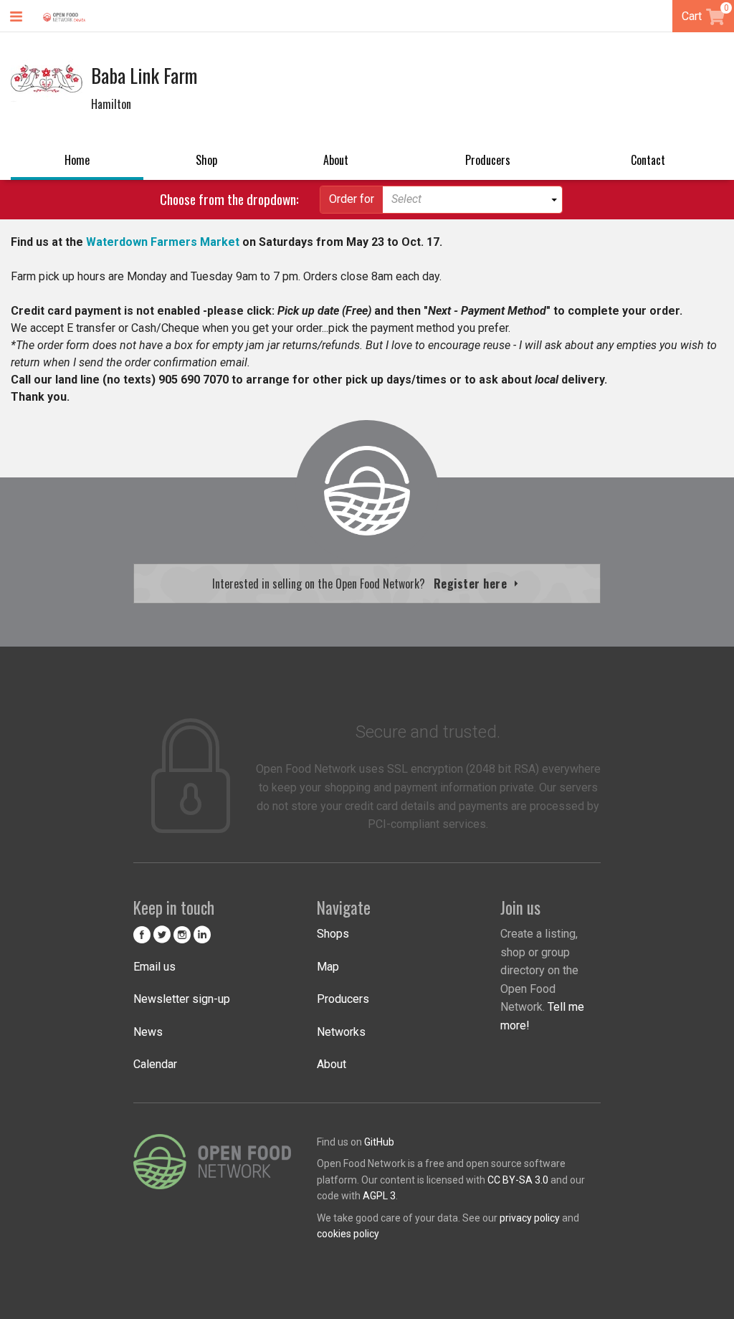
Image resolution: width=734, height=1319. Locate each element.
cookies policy (348, 1233)
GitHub (379, 1142)
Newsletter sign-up (181, 999)
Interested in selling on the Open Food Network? (361, 583)
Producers (487, 159)
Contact (648, 159)
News (148, 1032)
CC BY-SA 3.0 (517, 1180)
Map (328, 966)
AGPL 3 (379, 1195)
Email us (154, 966)
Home (77, 159)
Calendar (155, 1064)
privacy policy (530, 1218)
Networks (341, 1032)
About (335, 159)
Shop (206, 159)
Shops (333, 934)
